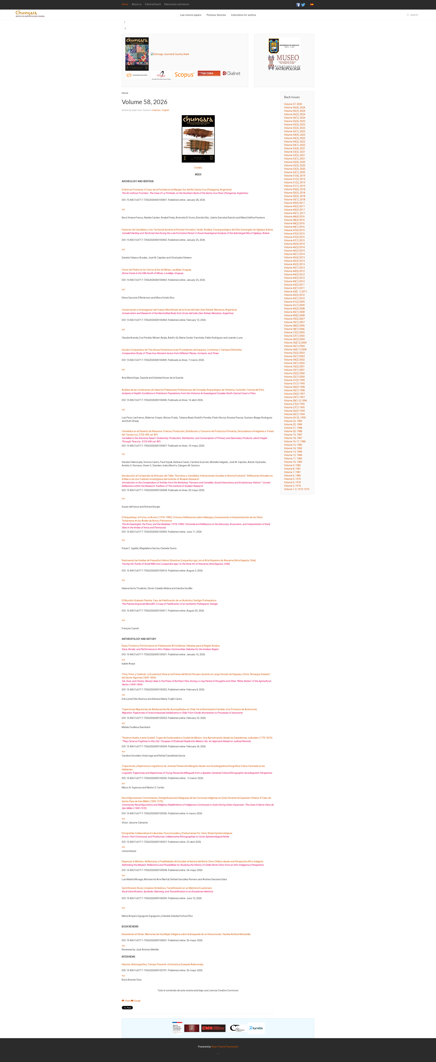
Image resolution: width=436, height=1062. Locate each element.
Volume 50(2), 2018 (294, 196)
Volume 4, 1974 (292, 482)
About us (137, 4)
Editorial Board (153, 4)
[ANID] (177, 1028)
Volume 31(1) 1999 (294, 383)
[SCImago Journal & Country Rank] (170, 53)
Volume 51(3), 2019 (294, 179)
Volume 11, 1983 (293, 458)
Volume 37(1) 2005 (294, 335)
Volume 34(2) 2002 (294, 359)
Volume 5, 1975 (292, 479)
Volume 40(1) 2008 (294, 312)
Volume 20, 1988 (293, 431)
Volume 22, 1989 (293, 424)
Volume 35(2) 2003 (294, 353)
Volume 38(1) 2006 (294, 329)
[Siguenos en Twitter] (303, 4)
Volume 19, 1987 (293, 434)
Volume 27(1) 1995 (294, 407)
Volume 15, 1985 (293, 445)
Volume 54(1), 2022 (294, 145)
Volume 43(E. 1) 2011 (295, 291)
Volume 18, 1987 (293, 438)
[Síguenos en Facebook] (298, 4)
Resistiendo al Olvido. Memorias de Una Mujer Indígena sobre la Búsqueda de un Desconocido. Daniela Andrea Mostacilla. (186, 934)
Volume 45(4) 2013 (294, 257)
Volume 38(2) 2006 (294, 325)
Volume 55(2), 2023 (294, 128)
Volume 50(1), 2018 (294, 199)
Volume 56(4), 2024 (294, 107)
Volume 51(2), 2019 (294, 182)
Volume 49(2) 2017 (294, 209)
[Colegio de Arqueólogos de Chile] (237, 1028)
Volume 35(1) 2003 (294, 356)
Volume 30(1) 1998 (294, 390)
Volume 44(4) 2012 (294, 271)
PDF (123, 210)
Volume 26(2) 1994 (294, 410)
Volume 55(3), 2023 (294, 124)
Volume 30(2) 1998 (294, 387)
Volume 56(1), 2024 (294, 117)
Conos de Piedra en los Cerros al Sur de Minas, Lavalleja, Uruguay (156, 269)
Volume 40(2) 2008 (294, 308)
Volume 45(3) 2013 (294, 260)
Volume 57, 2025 (293, 104)
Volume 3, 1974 (292, 485)
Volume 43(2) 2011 (294, 284)
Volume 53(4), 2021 (294, 148)
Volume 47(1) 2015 (294, 240)
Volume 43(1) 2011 (294, 288)
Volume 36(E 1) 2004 (295, 349)
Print (128, 1000)
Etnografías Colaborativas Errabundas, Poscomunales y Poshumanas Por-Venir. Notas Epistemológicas (177, 833)
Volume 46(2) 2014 (294, 250)
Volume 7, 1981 (292, 472)
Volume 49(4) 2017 (294, 203)
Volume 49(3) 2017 (294, 206)
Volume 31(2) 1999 (294, 380)
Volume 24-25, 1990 (295, 417)
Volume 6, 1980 (292, 475)
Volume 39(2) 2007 (294, 318)
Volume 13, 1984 (293, 451)
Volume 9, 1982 (292, 465)
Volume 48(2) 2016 (294, 223)
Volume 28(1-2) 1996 (295, 400)
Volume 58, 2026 (144, 101)
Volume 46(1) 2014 (294, 254)
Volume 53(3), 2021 (294, 151)
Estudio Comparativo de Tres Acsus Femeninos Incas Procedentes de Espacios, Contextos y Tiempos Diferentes (182, 349)
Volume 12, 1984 (293, 455)
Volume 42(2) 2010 (294, 295)
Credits (198, 167)
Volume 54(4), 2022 (294, 134)
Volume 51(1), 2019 (294, 186)
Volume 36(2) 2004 (294, 339)
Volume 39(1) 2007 (294, 322)
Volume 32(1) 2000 (294, 376)
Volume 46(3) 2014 (294, 247)
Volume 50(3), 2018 (294, 192)
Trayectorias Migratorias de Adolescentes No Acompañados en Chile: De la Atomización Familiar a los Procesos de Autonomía (189, 709)
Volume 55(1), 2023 (294, 131)
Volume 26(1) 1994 (294, 414)
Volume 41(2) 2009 (294, 301)
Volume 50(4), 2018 (294, 189)
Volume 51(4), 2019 (294, 175)
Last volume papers (190, 15)
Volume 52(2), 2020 (294, 168)
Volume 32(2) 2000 (294, 373)
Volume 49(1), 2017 (294, 213)
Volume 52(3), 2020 (294, 165)
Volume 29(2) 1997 (294, 393)
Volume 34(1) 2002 (294, 363)
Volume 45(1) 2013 (294, 267)
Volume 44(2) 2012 (294, 278)
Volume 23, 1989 (293, 421)
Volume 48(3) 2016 (294, 220)
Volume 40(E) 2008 (294, 315)
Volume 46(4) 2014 (294, 243)
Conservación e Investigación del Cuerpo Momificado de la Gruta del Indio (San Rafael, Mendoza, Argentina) (179, 309)
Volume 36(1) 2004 (294, 346)
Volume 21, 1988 (293, 427)
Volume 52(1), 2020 (294, 172)
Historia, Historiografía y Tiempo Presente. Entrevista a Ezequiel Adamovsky (162, 964)
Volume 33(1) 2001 (294, 370)
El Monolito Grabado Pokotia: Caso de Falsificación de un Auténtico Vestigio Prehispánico (169, 600)
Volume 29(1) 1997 (294, 397)
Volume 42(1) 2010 (294, 298)
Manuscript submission (176, 4)
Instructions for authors (243, 15)
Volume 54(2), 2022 (294, 141)
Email (137, 1000)
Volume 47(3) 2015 (294, 233)
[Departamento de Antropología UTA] (284, 67)
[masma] (284, 59)
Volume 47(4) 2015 (294, 230)
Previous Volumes (216, 15)
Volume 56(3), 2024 (294, 111)
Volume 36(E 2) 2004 (295, 342)
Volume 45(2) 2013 (294, 264)
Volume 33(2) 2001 (294, 366)
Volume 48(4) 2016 (294, 216)
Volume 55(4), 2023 (294, 121)
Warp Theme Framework (224, 1046)
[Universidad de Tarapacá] (284, 45)
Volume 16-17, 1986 (295, 441)
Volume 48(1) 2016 (294, 226)
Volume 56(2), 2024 (294, 114)
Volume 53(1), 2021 (294, 158)
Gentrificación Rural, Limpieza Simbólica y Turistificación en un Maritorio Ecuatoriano (167, 888)
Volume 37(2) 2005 (294, 332)
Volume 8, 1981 (292, 468)
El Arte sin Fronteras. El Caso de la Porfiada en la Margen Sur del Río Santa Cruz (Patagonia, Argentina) (177, 189)
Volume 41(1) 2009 (294, 305)
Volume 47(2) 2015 (294, 237)
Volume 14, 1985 (293, 448)
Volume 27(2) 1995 (294, 404)
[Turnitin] (256, 1028)
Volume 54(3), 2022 (294, 138)
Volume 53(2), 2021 (294, 155)
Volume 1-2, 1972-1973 (296, 489)
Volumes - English (160, 110)
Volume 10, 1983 (293, 462)
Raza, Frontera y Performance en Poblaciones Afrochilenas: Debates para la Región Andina (171, 645)
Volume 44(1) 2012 (294, 281)
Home (125, 4)
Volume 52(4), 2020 (294, 162)
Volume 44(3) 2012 (294, 274)
